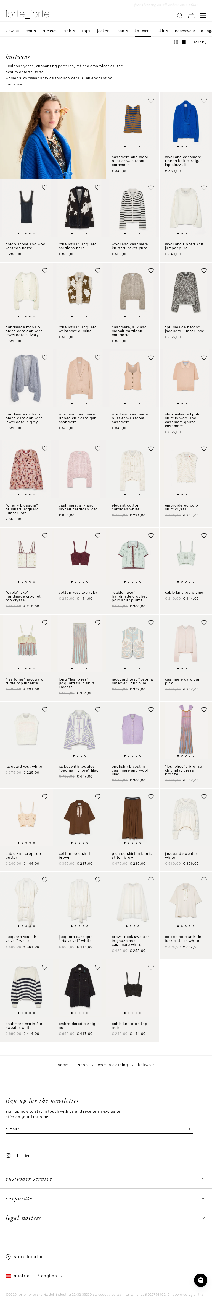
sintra (198, 1295)
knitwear (143, 31)
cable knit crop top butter (23, 855)
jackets (104, 31)
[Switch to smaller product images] (184, 42)
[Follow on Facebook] (17, 1155)
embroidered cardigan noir (79, 1026)
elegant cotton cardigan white (126, 507)
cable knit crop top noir (129, 1026)
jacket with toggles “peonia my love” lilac (79, 768)
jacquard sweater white (181, 855)
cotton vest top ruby (78, 592)
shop (83, 1065)
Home (63, 1065)
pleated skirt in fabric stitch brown (132, 855)
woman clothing (113, 1065)
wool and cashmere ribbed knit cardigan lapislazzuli (184, 161)
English (49, 1276)
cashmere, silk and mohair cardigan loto (78, 507)
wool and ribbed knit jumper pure (184, 246)
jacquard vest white (24, 766)
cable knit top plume (184, 592)
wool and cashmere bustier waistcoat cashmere (130, 418)
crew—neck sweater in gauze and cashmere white (130, 941)
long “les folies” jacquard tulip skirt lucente (77, 683)
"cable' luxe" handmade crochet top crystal (23, 596)
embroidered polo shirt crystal (181, 507)
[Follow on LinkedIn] (27, 1155)
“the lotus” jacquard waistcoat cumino (78, 329)
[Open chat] (200, 1280)
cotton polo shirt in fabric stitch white (183, 939)
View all (12, 31)
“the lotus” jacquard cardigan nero (78, 246)
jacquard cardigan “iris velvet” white (76, 939)
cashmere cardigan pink (183, 681)
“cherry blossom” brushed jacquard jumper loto (22, 509)
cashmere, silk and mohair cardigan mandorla (129, 331)
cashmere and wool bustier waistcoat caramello (130, 161)
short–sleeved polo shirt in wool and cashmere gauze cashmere (183, 420)
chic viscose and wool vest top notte (26, 246)
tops (86, 31)
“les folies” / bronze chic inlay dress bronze (183, 770)
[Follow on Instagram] (8, 1155)
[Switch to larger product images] (176, 42)
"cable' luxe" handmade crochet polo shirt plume (129, 596)
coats (31, 31)
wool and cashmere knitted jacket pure (130, 246)
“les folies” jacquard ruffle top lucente (25, 681)
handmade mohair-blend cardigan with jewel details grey (24, 418)
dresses (50, 31)
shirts (69, 31)
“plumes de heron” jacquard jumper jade (185, 329)
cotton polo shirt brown (75, 855)
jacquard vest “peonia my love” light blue (132, 681)
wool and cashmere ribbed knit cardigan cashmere (78, 418)
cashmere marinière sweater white (24, 1026)
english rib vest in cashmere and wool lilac (130, 770)
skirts (163, 31)
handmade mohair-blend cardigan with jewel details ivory (24, 331)
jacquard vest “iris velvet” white (23, 939)
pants (122, 31)
